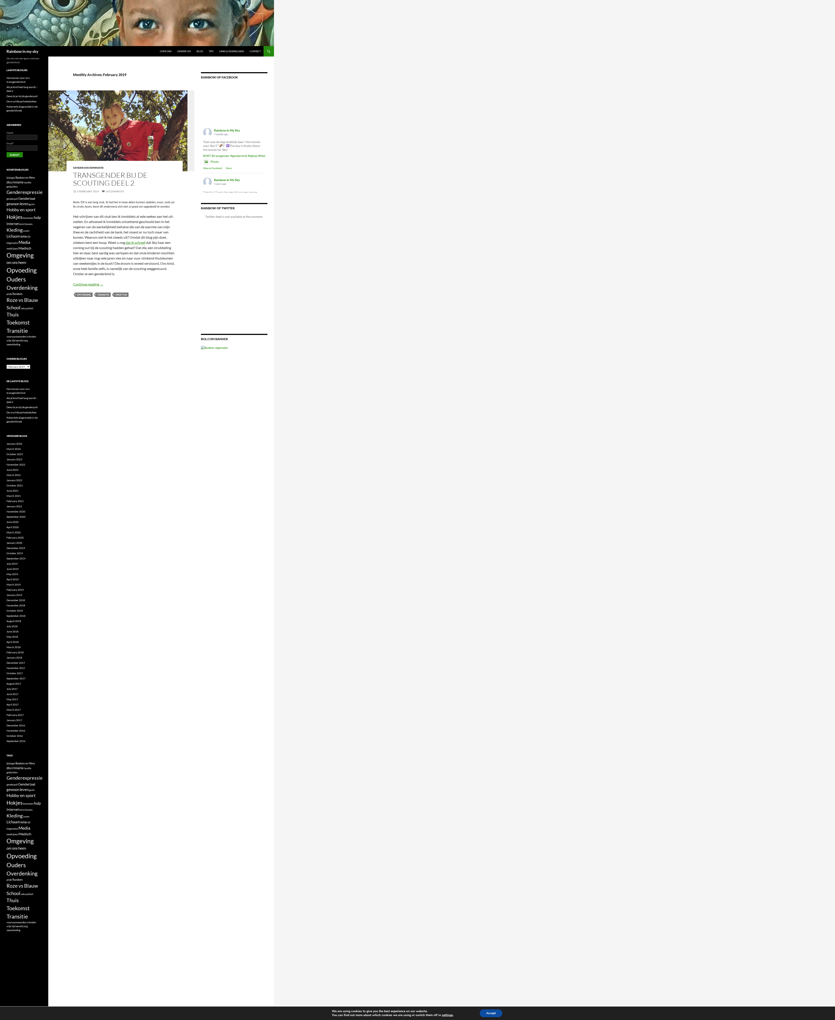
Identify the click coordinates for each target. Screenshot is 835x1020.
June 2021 (12, 490)
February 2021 (15, 501)
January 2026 (14, 443)
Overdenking (22, 287)
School (13, 307)
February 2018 (15, 652)
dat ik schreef (135, 242)
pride (9, 294)
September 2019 (16, 558)
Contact (255, 51)
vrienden (31, 336)
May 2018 (12, 636)
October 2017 (15, 673)
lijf (29, 236)
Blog (200, 51)
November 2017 (16, 668)
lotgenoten (12, 242)
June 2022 (12, 469)
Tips (211, 51)
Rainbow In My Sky (227, 130)
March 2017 (14, 709)
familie (27, 182)
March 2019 (14, 584)
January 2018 (14, 657)
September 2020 (16, 516)
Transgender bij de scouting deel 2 (110, 179)
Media (24, 242)
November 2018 (16, 605)
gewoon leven (17, 203)
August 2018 (14, 621)
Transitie (103, 294)
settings (447, 1015)
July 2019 (12, 563)
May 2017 (12, 699)
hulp (37, 217)
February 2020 (15, 537)
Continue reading (88, 284)
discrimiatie (15, 182)
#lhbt (261, 156)
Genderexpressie (25, 192)
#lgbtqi (252, 156)
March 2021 (14, 496)
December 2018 (16, 600)
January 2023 (14, 459)
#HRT (207, 156)
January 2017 (14, 720)
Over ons (166, 51)
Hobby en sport (21, 209)
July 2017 (12, 689)
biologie (11, 177)
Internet (13, 223)
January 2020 (14, 542)
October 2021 (15, 485)
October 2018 (15, 610)
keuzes (29, 224)
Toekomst (18, 322)
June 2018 (12, 631)
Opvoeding (84, 294)
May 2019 (12, 574)
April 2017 (13, 704)
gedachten (12, 186)
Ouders (16, 279)
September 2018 (16, 615)
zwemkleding (13, 344)
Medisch (24, 248)
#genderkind (238, 156)
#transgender (221, 156)
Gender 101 (184, 51)
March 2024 (14, 449)
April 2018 (13, 642)
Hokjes (14, 217)
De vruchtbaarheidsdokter (22, 101)
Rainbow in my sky (22, 51)
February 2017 (15, 715)
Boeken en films (25, 177)
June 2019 (12, 569)
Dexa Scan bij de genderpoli (22, 96)
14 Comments (114, 191)
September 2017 (16, 678)
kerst (22, 224)
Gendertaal (26, 198)
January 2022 (14, 480)
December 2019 (16, 548)
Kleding (15, 230)
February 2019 (15, 589)
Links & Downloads (231, 51)
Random (17, 294)
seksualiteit (27, 308)
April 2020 (13, 527)
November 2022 (16, 464)
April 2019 (13, 579)
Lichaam (13, 236)
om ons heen (16, 262)
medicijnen (12, 248)
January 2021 (14, 506)
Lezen (26, 230)
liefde (23, 236)
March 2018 (14, 647)
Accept (491, 1013)
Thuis (13, 315)
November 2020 (16, 511)
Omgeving (20, 255)
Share (229, 168)
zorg (25, 340)
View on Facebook (212, 168)
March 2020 (14, 532)
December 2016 (16, 725)
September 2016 (16, 741)
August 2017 (14, 683)
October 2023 (15, 454)
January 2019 (14, 595)
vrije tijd (121, 294)
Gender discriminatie (88, 167)
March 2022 (14, 475)
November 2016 (16, 730)
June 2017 (12, 694)
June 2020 (12, 522)
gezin (32, 204)
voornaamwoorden (16, 336)
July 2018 (12, 626)
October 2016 (15, 735)
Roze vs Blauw (22, 300)
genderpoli (12, 198)
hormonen (28, 217)
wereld (19, 340)
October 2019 (15, 553)
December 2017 (16, 662)
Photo (214, 161)
